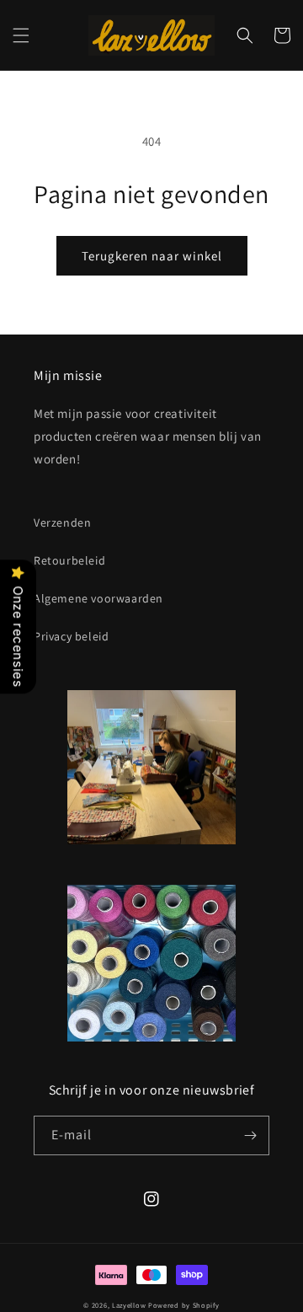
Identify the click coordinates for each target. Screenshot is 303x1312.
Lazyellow (129, 1304)
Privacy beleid (71, 636)
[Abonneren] (249, 1135)
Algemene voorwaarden (98, 598)
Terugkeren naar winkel (152, 256)
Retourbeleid (69, 560)
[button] (21, 35)
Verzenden (62, 522)
